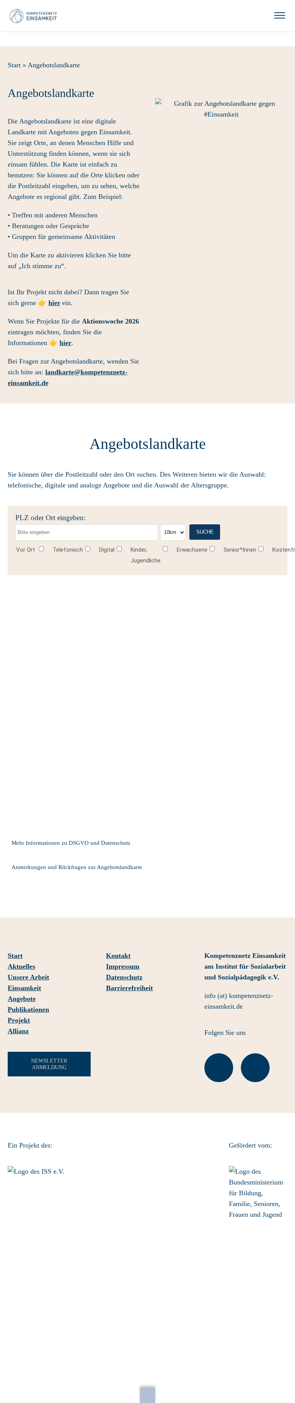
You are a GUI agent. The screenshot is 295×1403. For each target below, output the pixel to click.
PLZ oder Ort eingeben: (50, 518)
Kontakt (118, 955)
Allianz (18, 1031)
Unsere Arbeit (28, 977)
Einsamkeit (24, 988)
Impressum (122, 966)
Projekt (19, 1020)
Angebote (22, 999)
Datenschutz (124, 977)
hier (54, 303)
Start (14, 65)
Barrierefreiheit (129, 988)
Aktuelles (21, 966)
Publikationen (28, 1009)
